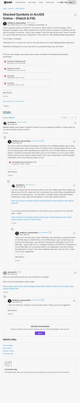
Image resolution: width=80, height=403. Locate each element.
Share (5, 96)
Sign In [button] (40, 333)
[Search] (66, 2)
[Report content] (75, 15)
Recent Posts (7, 348)
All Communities (8, 345)
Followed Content (8, 351)
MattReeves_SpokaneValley (17, 23)
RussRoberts (12, 122)
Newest (11, 118)
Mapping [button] (6, 106)
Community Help (8, 353)
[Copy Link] (46, 25)
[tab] (7, 112)
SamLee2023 (12, 272)
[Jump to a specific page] (75, 117)
